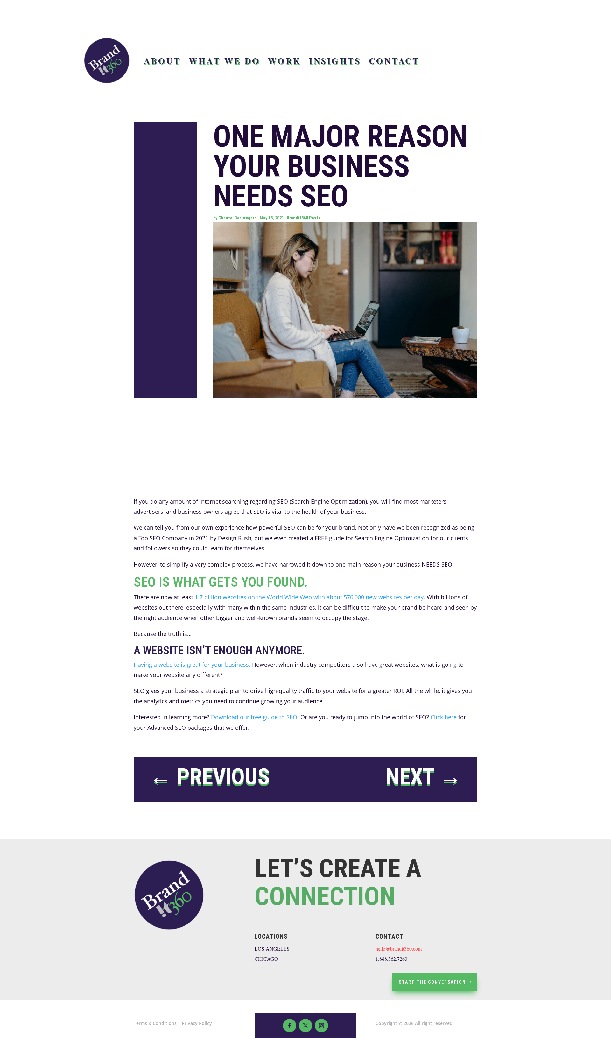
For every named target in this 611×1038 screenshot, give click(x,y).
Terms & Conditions (155, 1023)
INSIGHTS (335, 60)
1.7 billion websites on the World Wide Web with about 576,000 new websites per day (309, 597)
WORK (284, 60)
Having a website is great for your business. (192, 664)
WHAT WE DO (224, 60)
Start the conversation (432, 982)
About (162, 60)
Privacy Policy (197, 1023)
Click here (444, 717)
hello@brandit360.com (399, 948)
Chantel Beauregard (237, 217)
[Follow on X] (305, 1025)
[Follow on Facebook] (289, 1025)
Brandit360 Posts (303, 217)
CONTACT (394, 60)
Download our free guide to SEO (254, 717)
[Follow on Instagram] (321, 1025)
